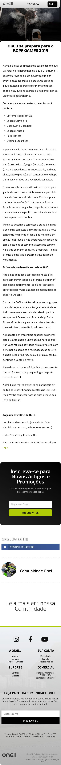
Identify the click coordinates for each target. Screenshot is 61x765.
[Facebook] (30, 639)
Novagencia (45, 759)
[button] (30, 547)
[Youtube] (44, 639)
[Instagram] (16, 639)
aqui (5, 447)
